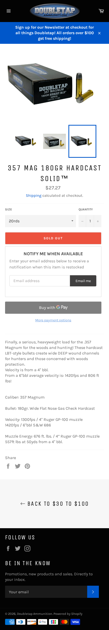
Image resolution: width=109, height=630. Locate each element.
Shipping (33, 195)
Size (8, 209)
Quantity (86, 209)
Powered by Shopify (67, 614)
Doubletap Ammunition (34, 614)
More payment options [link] (53, 320)
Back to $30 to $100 (57, 503)
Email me (83, 281)
